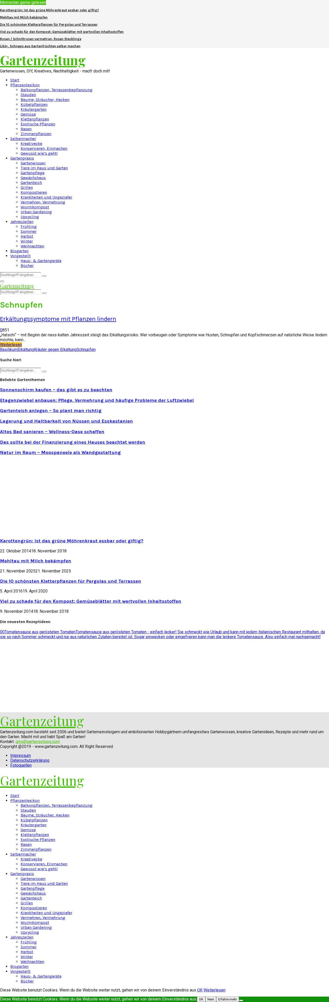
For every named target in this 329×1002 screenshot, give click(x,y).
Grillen (27, 187)
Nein (210, 999)
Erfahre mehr (227, 999)
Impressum (20, 755)
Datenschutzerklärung (29, 760)
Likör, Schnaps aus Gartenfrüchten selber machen (40, 46)
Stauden (28, 94)
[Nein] (241, 1000)
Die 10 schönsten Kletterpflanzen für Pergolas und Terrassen (48, 24)
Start (14, 80)
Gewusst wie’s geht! (39, 153)
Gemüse (28, 114)
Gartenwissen (33, 163)
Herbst (27, 236)
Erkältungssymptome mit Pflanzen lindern (58, 318)
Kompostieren (34, 192)
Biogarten (19, 250)
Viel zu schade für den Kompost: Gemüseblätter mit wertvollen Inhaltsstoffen (62, 32)
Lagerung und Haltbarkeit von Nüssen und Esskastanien (66, 421)
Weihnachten (32, 246)
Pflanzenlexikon (25, 84)
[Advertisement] (43, 496)
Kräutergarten (34, 109)
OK (200, 990)
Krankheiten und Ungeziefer (46, 197)
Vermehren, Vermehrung (43, 202)
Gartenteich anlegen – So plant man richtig (51, 410)
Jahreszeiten (21, 221)
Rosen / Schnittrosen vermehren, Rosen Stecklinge (40, 39)
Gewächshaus (33, 177)
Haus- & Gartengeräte (41, 260)
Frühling (29, 226)
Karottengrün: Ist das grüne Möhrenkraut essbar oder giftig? (49, 10)
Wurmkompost (35, 207)
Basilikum (8, 349)
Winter (27, 241)
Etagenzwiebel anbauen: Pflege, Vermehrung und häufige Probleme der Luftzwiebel (97, 400)
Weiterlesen (214, 990)
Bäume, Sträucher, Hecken (45, 99)
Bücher (27, 265)
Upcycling (30, 216)
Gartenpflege (32, 172)
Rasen (26, 128)
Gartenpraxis (22, 158)
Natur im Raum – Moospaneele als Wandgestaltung (60, 452)
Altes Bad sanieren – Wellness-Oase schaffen (52, 431)
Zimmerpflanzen (36, 133)
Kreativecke (31, 143)
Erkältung (25, 349)
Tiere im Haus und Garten (44, 167)
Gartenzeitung (43, 60)
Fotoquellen (21, 765)
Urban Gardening (36, 211)
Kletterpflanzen (35, 119)
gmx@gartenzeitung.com (37, 741)
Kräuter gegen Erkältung (55, 349)
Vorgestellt (20, 255)
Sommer (28, 231)
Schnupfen (86, 349)
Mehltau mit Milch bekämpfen (24, 17)
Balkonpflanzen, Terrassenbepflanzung (57, 89)
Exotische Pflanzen (38, 124)
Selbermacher (23, 138)
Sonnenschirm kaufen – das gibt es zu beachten (56, 390)
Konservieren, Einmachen (44, 148)
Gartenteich (31, 182)
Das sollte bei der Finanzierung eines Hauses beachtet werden (72, 442)
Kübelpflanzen (34, 104)
